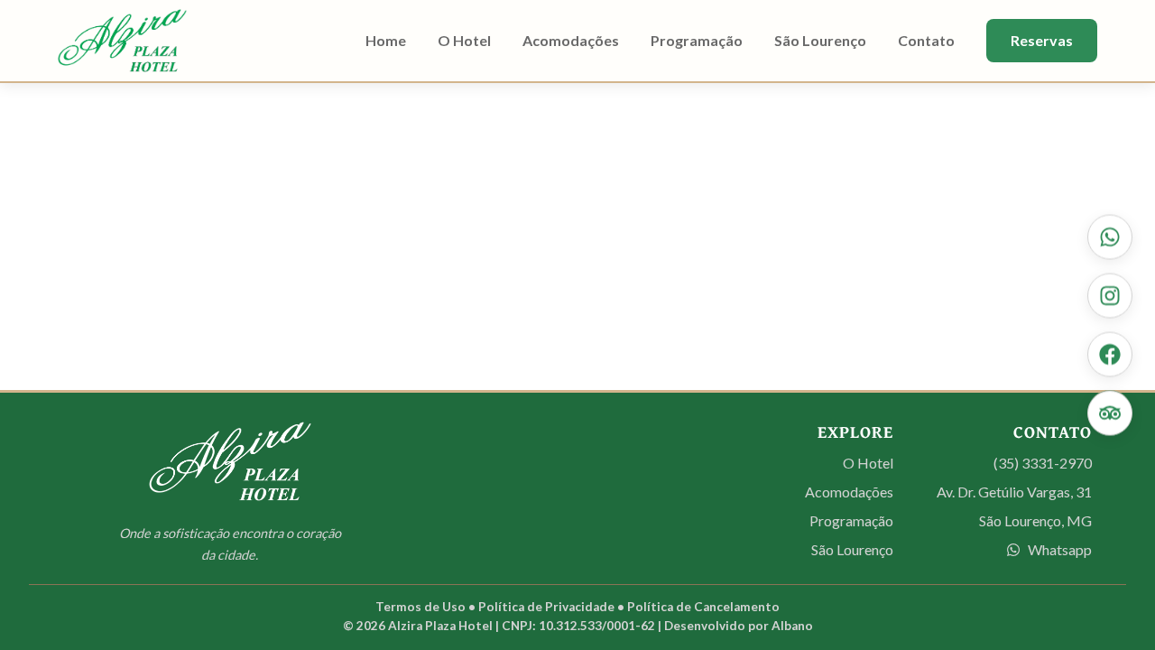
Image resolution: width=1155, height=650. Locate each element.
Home (385, 40)
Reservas (1042, 40)
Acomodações (570, 40)
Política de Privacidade (546, 606)
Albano (792, 625)
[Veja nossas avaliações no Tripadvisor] (1109, 413)
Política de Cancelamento (703, 606)
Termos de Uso (420, 606)
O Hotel (464, 40)
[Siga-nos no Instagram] (1109, 296)
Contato (926, 40)
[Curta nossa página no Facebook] (1109, 354)
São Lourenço (820, 40)
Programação (697, 40)
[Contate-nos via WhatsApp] (1109, 237)
